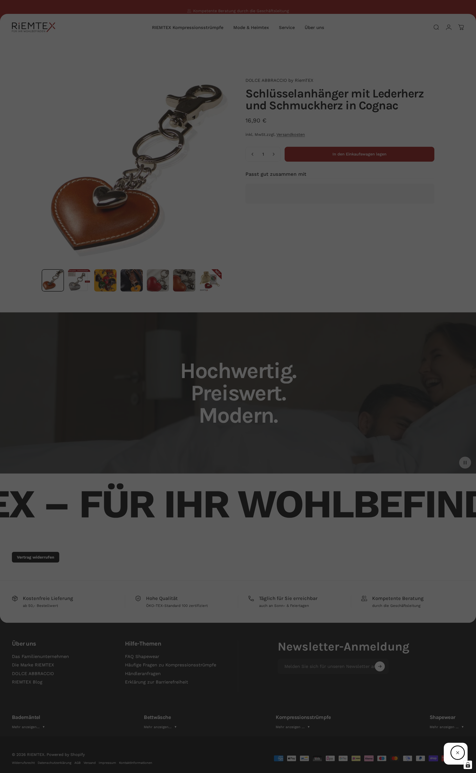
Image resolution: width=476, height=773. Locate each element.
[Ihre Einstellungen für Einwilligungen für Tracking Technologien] (468, 765)
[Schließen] (458, 753)
